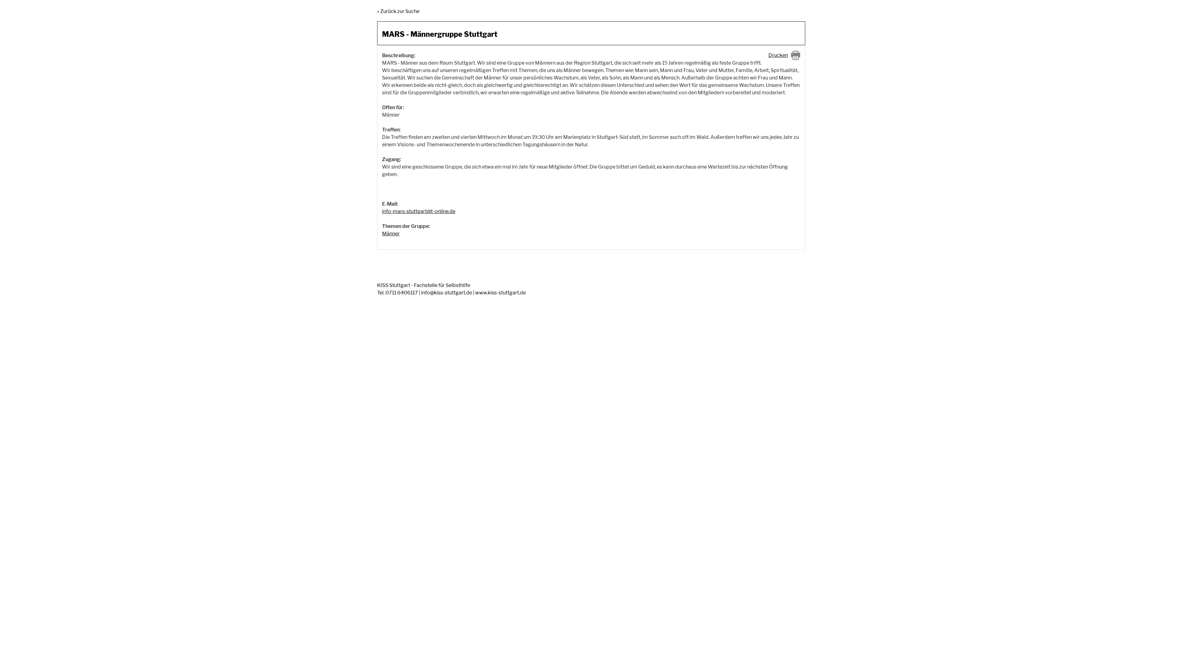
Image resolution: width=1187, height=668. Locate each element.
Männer (391, 234)
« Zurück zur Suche (398, 11)
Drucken (778, 55)
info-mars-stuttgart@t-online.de (418, 211)
